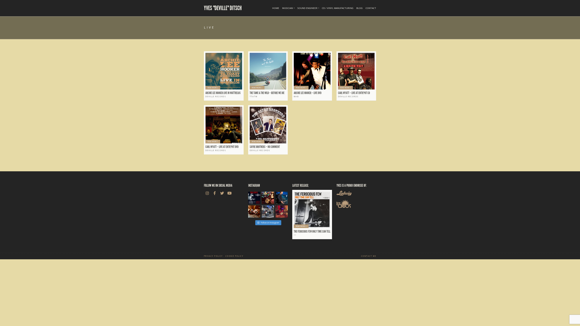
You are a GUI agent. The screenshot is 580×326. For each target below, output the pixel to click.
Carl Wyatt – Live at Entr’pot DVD (221, 147)
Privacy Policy (213, 256)
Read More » (213, 88)
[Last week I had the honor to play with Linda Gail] (268, 211)
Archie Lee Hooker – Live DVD (307, 93)
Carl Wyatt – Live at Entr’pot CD (354, 93)
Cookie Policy (234, 256)
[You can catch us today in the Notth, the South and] (254, 198)
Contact (371, 8)
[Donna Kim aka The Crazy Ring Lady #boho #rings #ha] (254, 211)
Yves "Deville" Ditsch (223, 8)
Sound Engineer (307, 8)
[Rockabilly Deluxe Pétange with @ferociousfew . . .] (282, 198)
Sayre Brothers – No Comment (265, 147)
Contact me (368, 256)
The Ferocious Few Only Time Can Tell (312, 231)
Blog (359, 8)
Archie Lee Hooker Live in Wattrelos (223, 93)
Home (275, 8)
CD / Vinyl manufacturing (337, 8)
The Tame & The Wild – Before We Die (267, 93)
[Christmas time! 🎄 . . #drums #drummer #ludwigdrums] (268, 198)
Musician (287, 8)
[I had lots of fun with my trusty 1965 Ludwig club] (282, 211)
